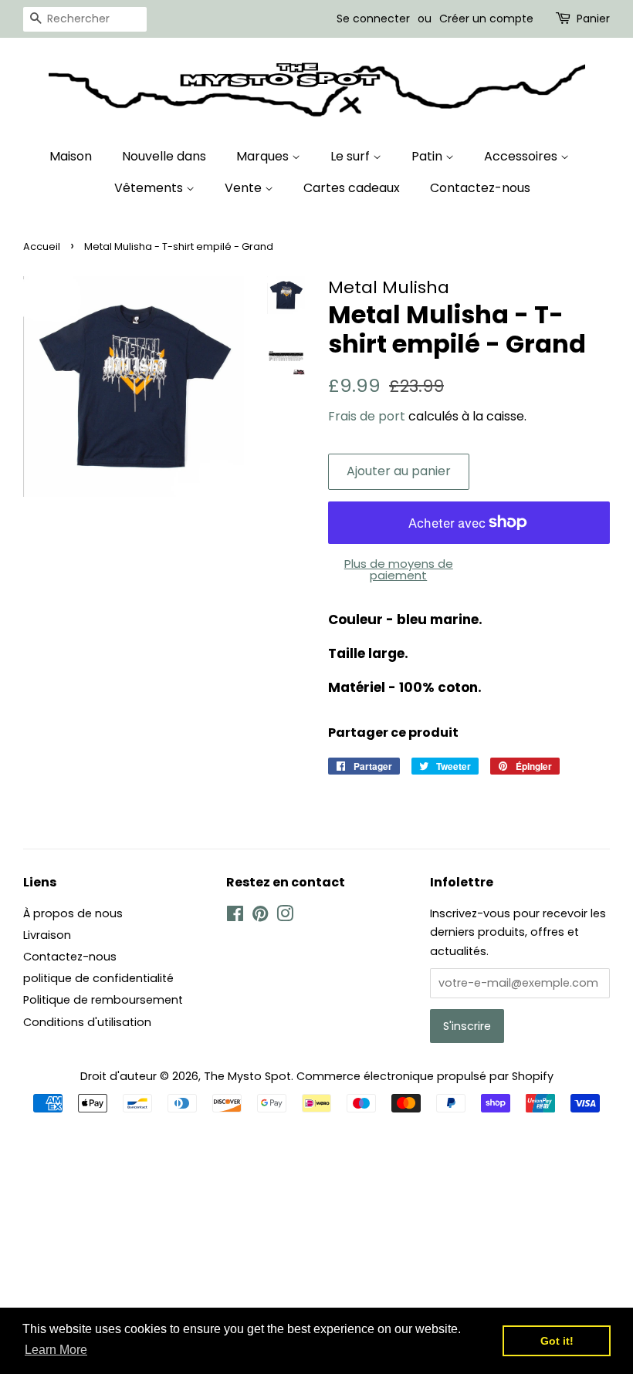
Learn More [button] (56, 1349)
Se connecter (373, 18)
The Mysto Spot (247, 1076)
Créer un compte (486, 18)
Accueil (41, 246)
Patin (428, 156)
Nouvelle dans (164, 156)
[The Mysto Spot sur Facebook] (235, 916)
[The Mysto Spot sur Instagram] (284, 916)
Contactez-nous (480, 188)
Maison (70, 156)
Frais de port (366, 416)
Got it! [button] (557, 1341)
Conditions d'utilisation (87, 1022)
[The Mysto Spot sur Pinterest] (260, 916)
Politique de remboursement (103, 1000)
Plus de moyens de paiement (398, 569)
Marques (264, 156)
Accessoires (522, 156)
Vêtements (150, 188)
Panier (593, 18)
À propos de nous (73, 913)
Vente (245, 188)
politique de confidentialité (98, 978)
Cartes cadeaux (351, 188)
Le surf (351, 156)
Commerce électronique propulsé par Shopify (424, 1076)
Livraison (47, 935)
